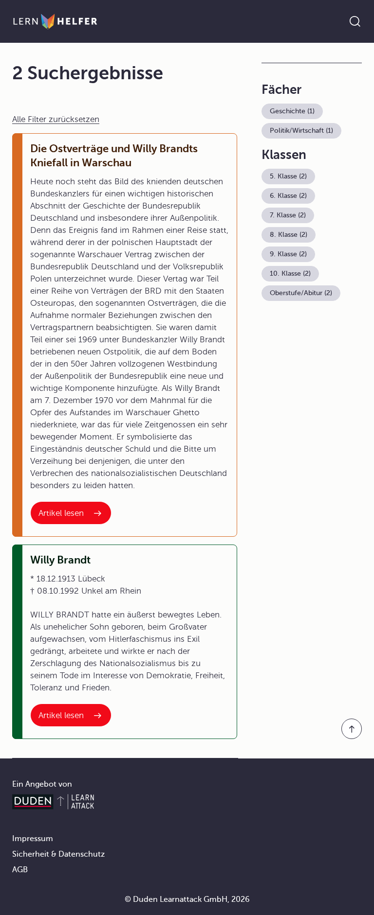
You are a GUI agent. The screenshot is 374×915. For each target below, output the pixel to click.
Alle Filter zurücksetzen (55, 119)
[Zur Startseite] (55, 21)
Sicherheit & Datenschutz (58, 854)
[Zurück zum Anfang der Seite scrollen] (351, 729)
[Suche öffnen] (355, 21)
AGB (20, 870)
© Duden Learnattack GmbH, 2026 (187, 899)
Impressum (32, 839)
